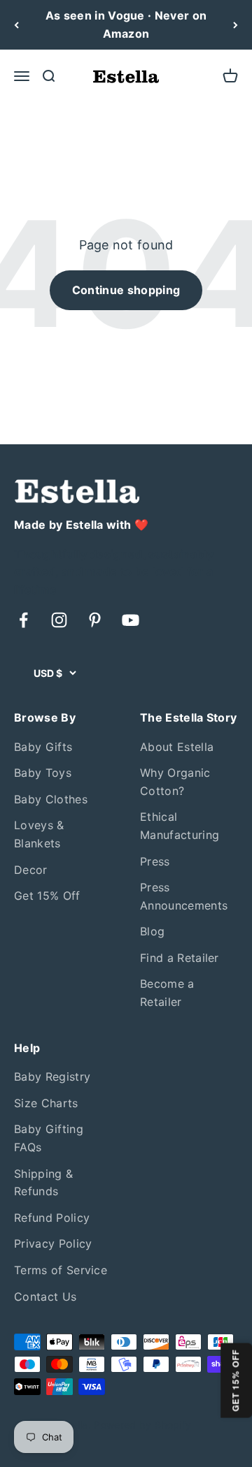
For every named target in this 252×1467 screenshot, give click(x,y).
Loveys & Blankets (39, 834)
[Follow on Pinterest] (94, 620)
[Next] (235, 25)
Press (155, 861)
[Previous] (16, 25)
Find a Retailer (179, 958)
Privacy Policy (53, 1243)
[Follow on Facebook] (23, 620)
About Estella (177, 747)
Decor (31, 870)
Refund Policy (52, 1218)
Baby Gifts (43, 747)
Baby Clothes (51, 799)
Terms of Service (60, 1270)
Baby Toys (42, 773)
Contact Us (45, 1297)
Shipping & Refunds (43, 1183)
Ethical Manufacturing (179, 826)
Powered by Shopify (142, 1425)
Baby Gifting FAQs (48, 1138)
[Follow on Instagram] (59, 620)
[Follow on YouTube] (130, 620)
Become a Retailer (167, 993)
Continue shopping (126, 290)
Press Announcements (183, 896)
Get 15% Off (47, 896)
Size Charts (46, 1103)
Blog (152, 931)
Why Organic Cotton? (175, 782)
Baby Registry (52, 1076)
